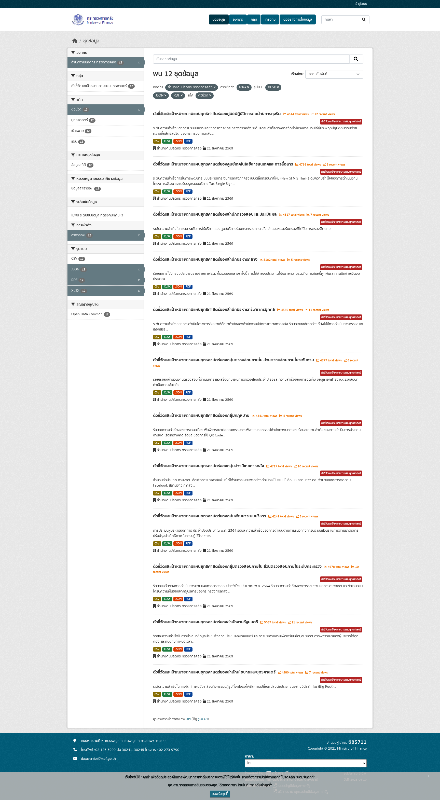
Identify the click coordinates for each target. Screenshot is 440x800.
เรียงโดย (297, 74)
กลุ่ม (254, 19)
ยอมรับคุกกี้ (220, 793)
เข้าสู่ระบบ (361, 4)
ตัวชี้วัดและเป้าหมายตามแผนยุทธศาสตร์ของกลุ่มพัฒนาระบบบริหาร (210, 516)
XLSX (167, 141)
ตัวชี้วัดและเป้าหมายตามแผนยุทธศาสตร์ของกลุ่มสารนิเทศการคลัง (209, 466)
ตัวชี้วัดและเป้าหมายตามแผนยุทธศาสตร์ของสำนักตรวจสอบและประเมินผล (215, 214)
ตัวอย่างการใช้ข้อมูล (297, 19)
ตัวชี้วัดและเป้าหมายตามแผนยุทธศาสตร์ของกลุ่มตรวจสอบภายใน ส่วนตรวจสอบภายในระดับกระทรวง (238, 566)
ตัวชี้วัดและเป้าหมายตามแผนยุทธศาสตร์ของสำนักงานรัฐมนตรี (206, 622)
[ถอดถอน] (214, 88)
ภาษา (249, 756)
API (188, 719)
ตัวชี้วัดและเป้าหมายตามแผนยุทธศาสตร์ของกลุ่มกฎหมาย (202, 415)
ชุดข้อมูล (218, 19)
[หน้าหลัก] (74, 41)
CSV (157, 141)
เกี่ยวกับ (270, 19)
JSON (178, 141)
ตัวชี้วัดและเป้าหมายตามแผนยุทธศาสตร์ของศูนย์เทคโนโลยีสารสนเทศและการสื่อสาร (223, 164)
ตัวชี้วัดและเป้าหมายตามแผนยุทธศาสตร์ (341, 121)
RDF (188, 141)
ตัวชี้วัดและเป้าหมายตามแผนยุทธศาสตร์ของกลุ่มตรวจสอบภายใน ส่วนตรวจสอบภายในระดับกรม (234, 360)
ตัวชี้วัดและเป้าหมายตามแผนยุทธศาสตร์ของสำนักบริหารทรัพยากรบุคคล (214, 309)
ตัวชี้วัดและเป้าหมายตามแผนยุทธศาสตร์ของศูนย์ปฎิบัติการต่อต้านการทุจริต (217, 114)
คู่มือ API (203, 719)
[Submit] (364, 19)
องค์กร (238, 19)
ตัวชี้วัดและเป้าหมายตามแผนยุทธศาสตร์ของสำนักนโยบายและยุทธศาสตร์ (215, 672)
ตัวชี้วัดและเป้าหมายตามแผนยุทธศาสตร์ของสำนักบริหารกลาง (205, 259)
